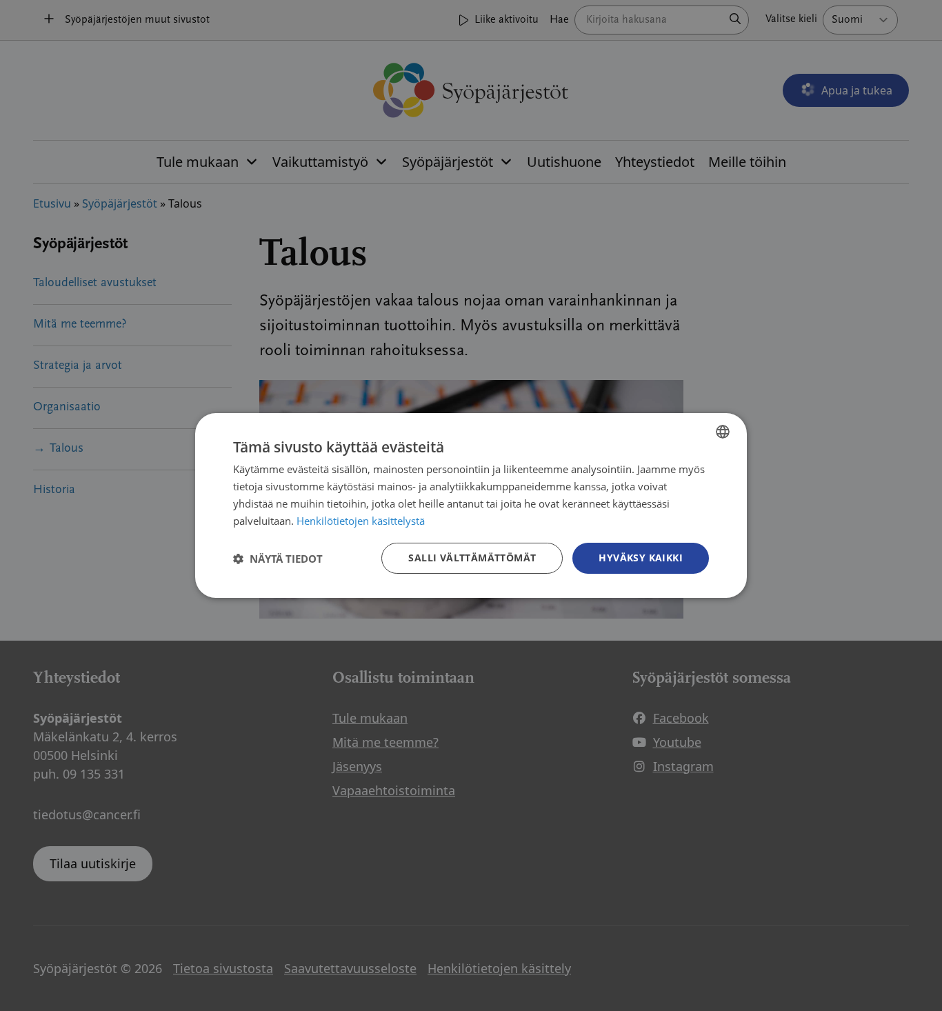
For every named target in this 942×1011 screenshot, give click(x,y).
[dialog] (471, 505)
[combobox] (723, 432)
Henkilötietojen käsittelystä (361, 521)
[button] (278, 558)
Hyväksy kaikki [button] (641, 557)
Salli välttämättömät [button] (472, 557)
